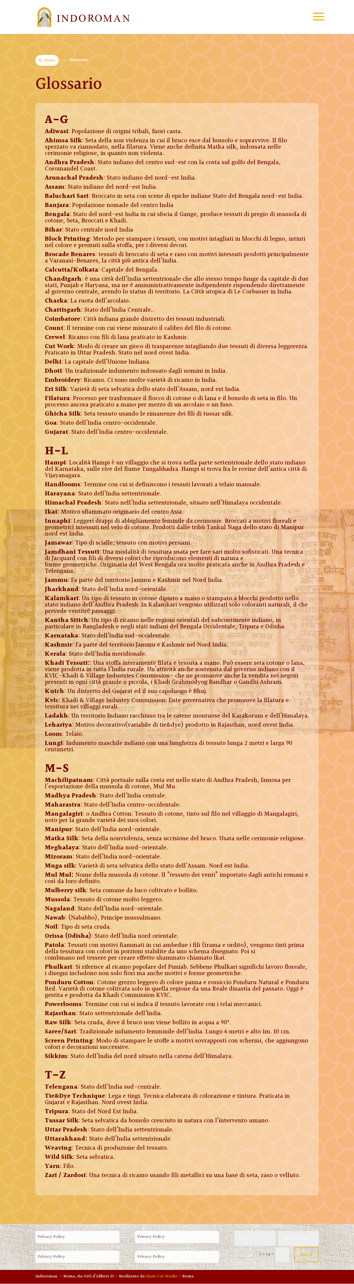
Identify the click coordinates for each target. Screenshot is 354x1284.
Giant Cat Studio (161, 1276)
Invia (306, 1254)
